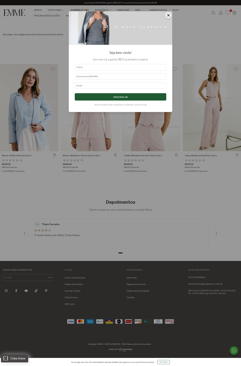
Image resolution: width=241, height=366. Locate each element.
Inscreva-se (120, 96)
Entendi (163, 362)
